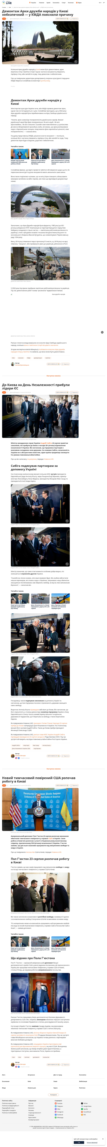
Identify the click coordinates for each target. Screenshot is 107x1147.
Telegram (60, 1106)
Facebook (60, 1115)
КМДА (28, 358)
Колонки (71, 3)
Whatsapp (60, 1117)
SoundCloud (87, 1112)
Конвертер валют (33, 1120)
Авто (3, 1075)
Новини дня (32, 1088)
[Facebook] (19, 758)
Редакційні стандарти (9, 1110)
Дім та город (58, 1075)
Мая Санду (36, 745)
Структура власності (34, 1113)
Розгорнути (53, 1094)
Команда (31, 1115)
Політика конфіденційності (10, 1106)
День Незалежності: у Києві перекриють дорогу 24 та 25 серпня (60, 162)
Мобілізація (83, 1081)
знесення (20, 358)
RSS (85, 1115)
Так (79, 1142)
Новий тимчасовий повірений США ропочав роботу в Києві (19, 162)
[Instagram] (16, 758)
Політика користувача (9, 1103)
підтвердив (34, 710)
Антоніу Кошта (47, 745)
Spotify (86, 1109)
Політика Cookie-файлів (9, 1113)
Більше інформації (92, 1142)
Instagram (60, 1112)
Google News (87, 1106)
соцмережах (32, 459)
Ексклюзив (5, 1081)
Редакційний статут (8, 1108)
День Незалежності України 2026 (21, 748)
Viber (58, 1109)
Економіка (56, 3)
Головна (4, 7)
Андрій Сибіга (46, 443)
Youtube (59, 1103)
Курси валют (32, 1117)
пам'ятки (47, 358)
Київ (10, 7)
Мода (4, 1088)
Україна (33, 3)
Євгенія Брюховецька (22, 365)
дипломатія (36, 1057)
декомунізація (38, 358)
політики (27, 1057)
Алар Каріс (26, 745)
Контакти (31, 1108)
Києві (38, 69)
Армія (48, 3)
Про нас (30, 1103)
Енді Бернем (37, 748)
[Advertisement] (39, 91)
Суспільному (45, 81)
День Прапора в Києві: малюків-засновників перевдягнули (58, 606)
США (50, 838)
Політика (82, 1088)
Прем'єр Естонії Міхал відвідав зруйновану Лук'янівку (38, 162)
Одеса (55, 1088)
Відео (80, 3)
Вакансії (30, 1106)
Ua (99, 2)
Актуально (31, 1075)
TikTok (85, 1103)
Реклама (31, 1110)
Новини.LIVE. (49, 459)
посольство (30, 852)
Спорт (64, 3)
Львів (55, 1081)
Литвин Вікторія (20, 755)
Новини (41, 3)
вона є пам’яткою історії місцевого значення (41, 345)
